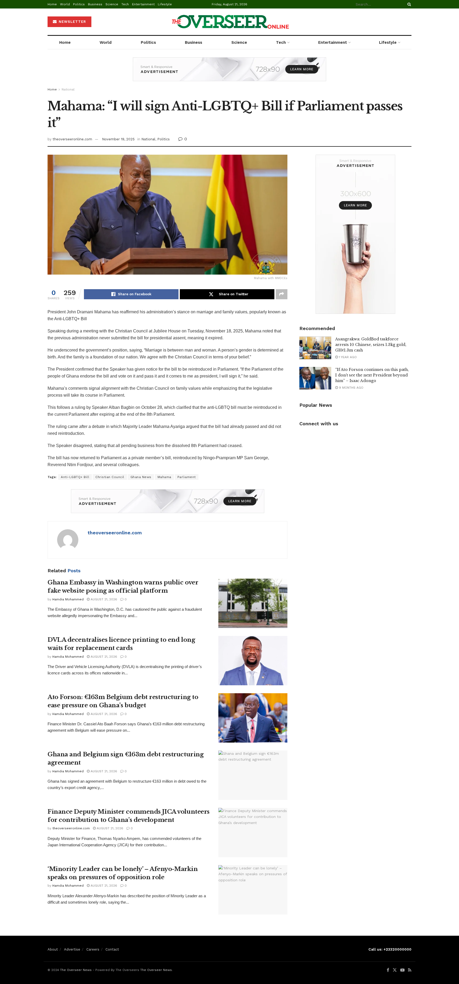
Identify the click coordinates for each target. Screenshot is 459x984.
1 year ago (347, 357)
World (65, 4)
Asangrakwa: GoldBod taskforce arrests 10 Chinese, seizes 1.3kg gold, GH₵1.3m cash (370, 345)
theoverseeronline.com (72, 139)
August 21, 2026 (103, 599)
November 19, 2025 (118, 139)
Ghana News (140, 477)
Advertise (72, 949)
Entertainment (143, 4)
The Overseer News (76, 970)
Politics (79, 4)
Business (95, 4)
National (68, 89)
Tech (125, 4)
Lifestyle (165, 4)
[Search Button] (408, 4)
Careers (92, 949)
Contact (112, 949)
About (53, 949)
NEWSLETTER (71, 22)
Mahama (164, 477)
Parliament (186, 477)
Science (111, 4)
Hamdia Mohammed (68, 599)
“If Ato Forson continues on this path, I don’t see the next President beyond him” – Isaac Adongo (372, 375)
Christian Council (109, 477)
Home (52, 4)
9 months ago (350, 387)
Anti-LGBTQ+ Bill (75, 477)
